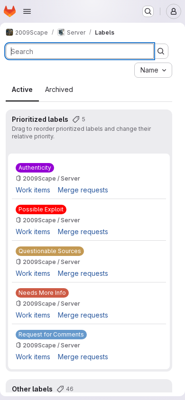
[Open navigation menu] (27, 11)
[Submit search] (160, 51)
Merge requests (83, 190)
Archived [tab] (59, 89)
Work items (33, 190)
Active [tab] (22, 89)
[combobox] (153, 70)
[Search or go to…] (148, 11)
